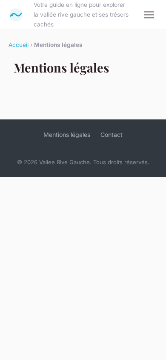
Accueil (19, 44)
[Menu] (148, 15)
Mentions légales (66, 134)
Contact (111, 134)
